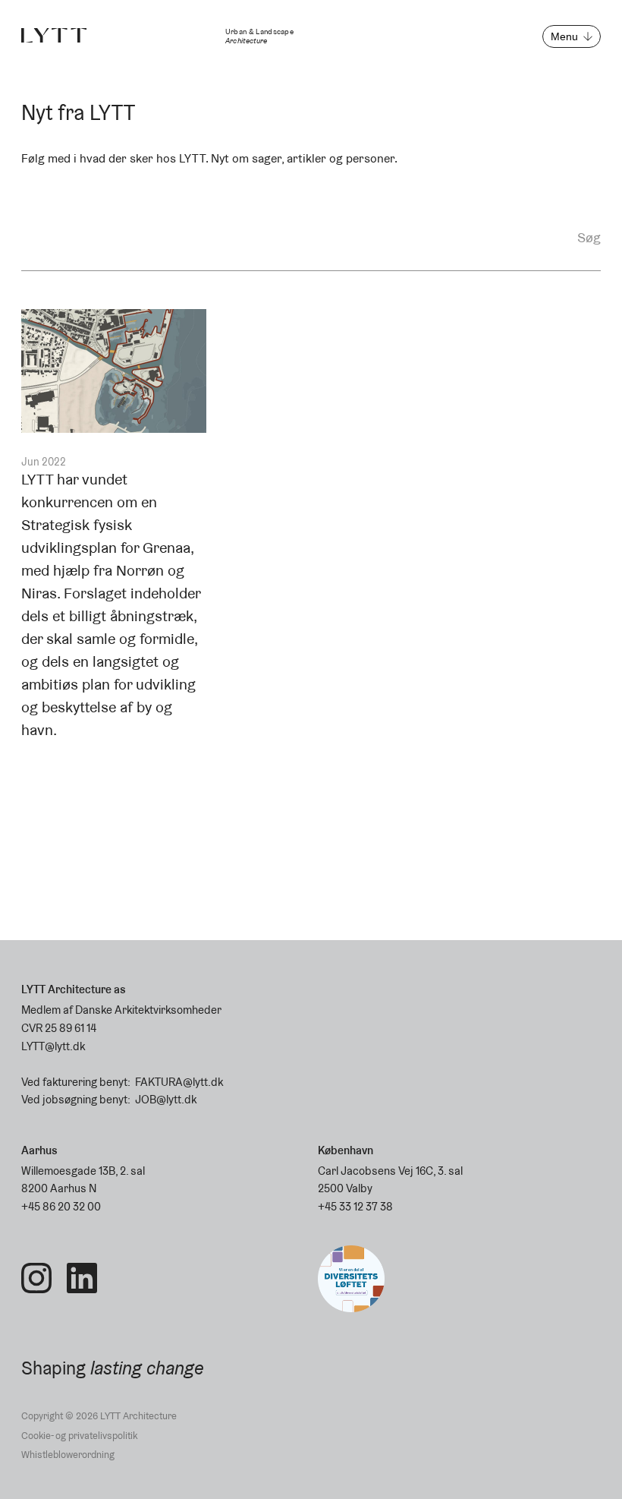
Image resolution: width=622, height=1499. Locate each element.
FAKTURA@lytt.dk (179, 1082)
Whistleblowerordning (68, 1454)
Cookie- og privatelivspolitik (79, 1435)
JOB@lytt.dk (165, 1099)
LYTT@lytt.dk (53, 1046)
